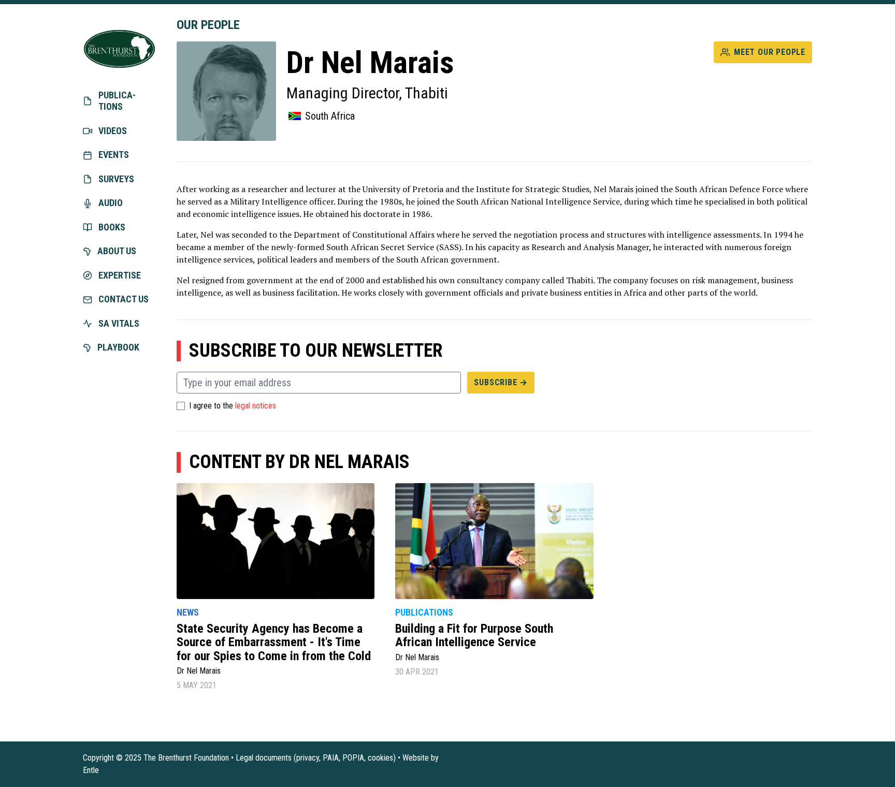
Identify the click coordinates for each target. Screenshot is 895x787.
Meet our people (769, 52)
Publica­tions (117, 101)
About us (116, 250)
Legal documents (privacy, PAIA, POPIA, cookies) (316, 758)
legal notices (255, 406)
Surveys (116, 178)
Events (113, 154)
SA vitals (118, 323)
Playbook (118, 347)
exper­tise (119, 275)
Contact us (123, 299)
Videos (112, 130)
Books (111, 227)
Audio (110, 202)
